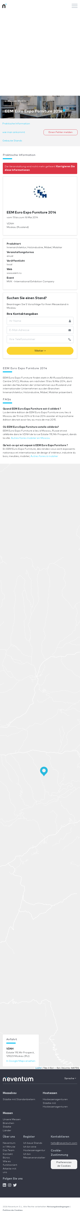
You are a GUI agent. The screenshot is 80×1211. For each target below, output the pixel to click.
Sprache (69, 1078)
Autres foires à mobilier (44, 456)
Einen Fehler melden (61, 132)
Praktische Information (16, 123)
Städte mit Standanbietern (19, 1099)
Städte (7, 1127)
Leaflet (38, 1067)
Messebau (10, 1093)
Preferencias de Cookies (64, 1164)
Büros (6, 1157)
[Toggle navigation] (75, 6)
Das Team (8, 1150)
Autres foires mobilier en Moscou (30, 438)
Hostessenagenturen (55, 1099)
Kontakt (8, 1154)
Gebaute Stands (12, 141)
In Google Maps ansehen (20, 1061)
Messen (8, 1113)
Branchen (8, 1123)
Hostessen (50, 1093)
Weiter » (40, 350)
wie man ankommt (13, 132)
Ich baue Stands (32, 1143)
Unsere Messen (12, 1119)
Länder (7, 1130)
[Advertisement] (40, 53)
